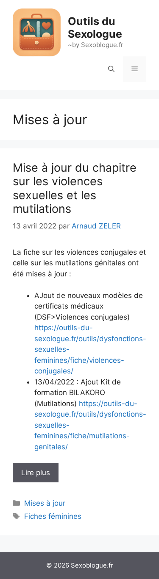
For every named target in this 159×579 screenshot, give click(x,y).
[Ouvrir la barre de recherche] (111, 69)
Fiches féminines (52, 516)
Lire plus (35, 472)
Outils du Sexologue (95, 27)
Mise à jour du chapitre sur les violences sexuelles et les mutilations (75, 188)
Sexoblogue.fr (92, 565)
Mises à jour (44, 503)
